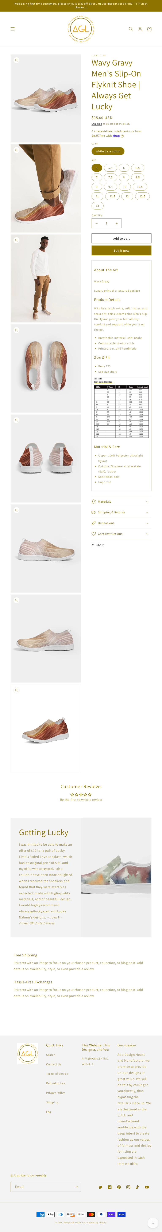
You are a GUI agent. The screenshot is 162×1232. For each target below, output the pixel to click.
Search (50, 1055)
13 (97, 206)
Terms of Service (57, 1074)
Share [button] (100, 545)
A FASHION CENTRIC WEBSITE (95, 1061)
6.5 (138, 168)
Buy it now (121, 250)
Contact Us (53, 1064)
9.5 (110, 187)
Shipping (97, 123)
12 (127, 196)
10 (124, 187)
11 (97, 196)
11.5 (112, 196)
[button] (12, 29)
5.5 (110, 168)
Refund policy (55, 1083)
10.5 (140, 187)
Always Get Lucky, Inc (74, 1222)
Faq (48, 1112)
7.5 (110, 177)
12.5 (142, 196)
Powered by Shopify (96, 1222)
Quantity (97, 215)
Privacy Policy (55, 1093)
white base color (108, 151)
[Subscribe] (76, 1187)
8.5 (138, 177)
